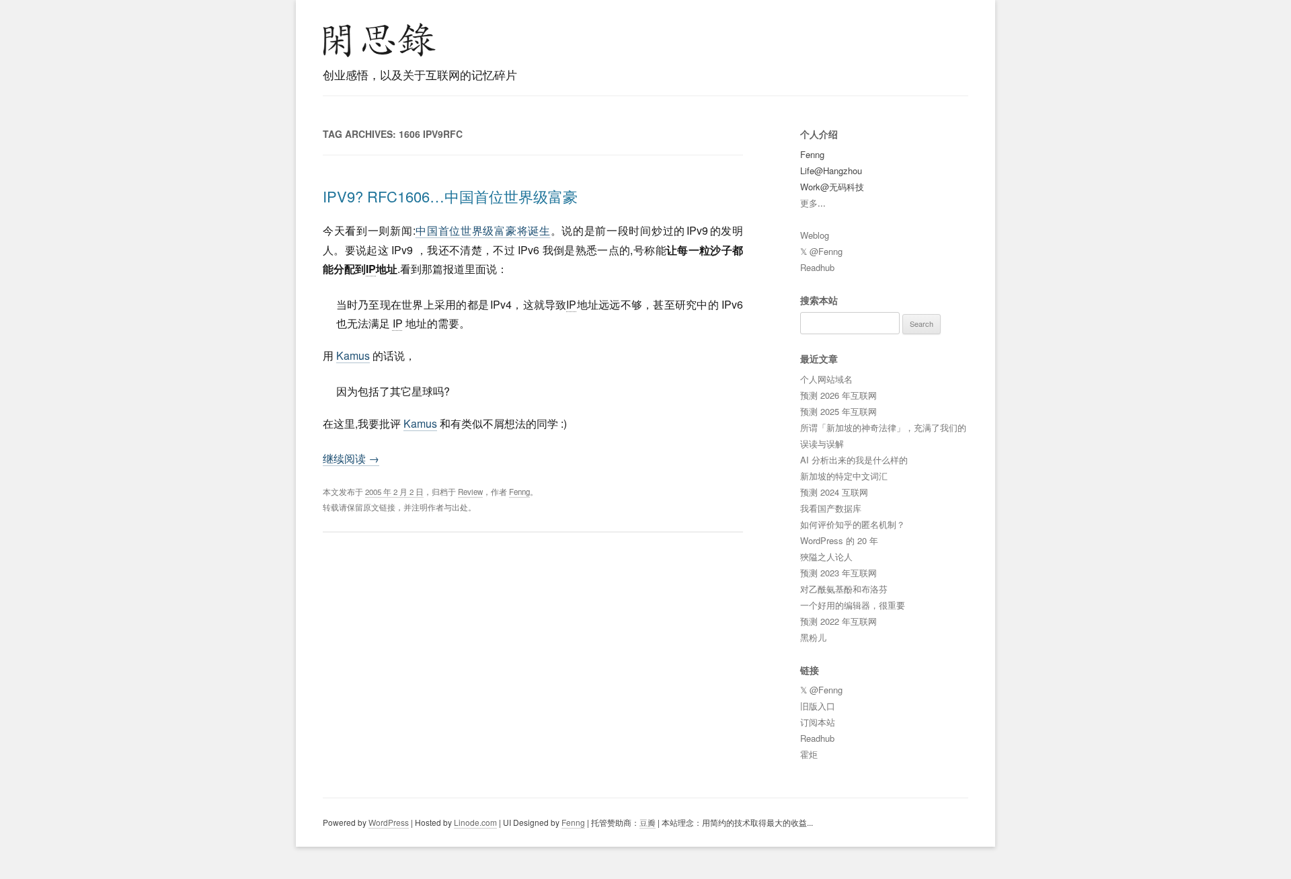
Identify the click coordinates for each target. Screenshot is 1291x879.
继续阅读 (351, 458)
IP (371, 268)
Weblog (814, 235)
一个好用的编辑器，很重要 (852, 605)
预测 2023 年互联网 (838, 572)
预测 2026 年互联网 (838, 395)
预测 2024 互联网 (834, 492)
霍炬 (809, 754)
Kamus (353, 355)
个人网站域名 (826, 379)
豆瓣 (647, 822)
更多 (809, 202)
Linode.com (475, 822)
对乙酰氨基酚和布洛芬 (844, 588)
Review (470, 491)
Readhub (817, 267)
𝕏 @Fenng (821, 251)
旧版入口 (817, 705)
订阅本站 (817, 722)
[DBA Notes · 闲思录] (379, 40)
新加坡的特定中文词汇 (844, 475)
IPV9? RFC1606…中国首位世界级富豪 (450, 196)
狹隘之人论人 (826, 556)
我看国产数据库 (830, 508)
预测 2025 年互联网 (838, 411)
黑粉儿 (813, 637)
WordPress (388, 822)
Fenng (519, 491)
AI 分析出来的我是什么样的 (854, 459)
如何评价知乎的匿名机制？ (852, 524)
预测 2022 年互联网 (838, 621)
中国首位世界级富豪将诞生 (483, 230)
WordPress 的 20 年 (839, 540)
